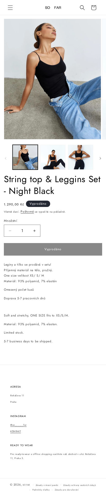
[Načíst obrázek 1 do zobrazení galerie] (25, 157)
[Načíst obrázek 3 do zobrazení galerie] (80, 157)
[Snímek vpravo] (100, 158)
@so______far (18, 425)
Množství (10, 220)
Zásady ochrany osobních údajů (79, 485)
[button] (10, 7)
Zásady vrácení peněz (47, 485)
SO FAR (27, 484)
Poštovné (27, 211)
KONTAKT (15, 431)
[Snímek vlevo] (5, 158)
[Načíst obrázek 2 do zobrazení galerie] (53, 157)
